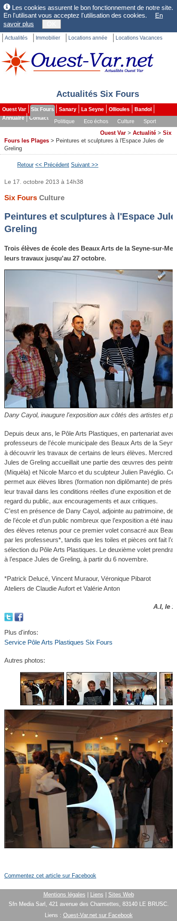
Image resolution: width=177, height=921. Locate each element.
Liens (97, 894)
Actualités (16, 38)
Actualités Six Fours (97, 94)
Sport (149, 121)
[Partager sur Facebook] (19, 616)
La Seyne (92, 109)
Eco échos (96, 121)
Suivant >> (84, 164)
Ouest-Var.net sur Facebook (98, 915)
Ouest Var (14, 109)
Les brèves (52, 130)
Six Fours (42, 109)
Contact (39, 118)
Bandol (143, 109)
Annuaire (13, 118)
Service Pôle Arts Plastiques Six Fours (58, 642)
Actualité (144, 133)
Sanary (67, 109)
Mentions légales (64, 894)
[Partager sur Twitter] (9, 616)
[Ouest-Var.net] (77, 61)
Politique (64, 121)
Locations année (87, 38)
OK (51, 24)
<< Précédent (52, 164)
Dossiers (84, 130)
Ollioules (119, 109)
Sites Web (121, 894)
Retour (25, 164)
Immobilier (48, 38)
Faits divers (16, 130)
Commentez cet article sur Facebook (50, 875)
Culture (125, 121)
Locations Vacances (139, 38)
